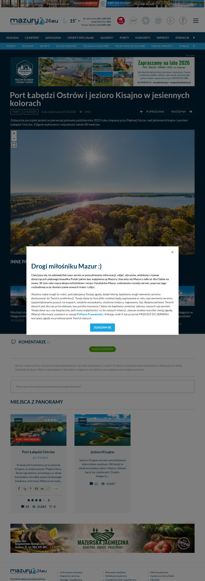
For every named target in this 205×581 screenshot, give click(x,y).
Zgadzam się (102, 327)
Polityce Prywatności (90, 314)
